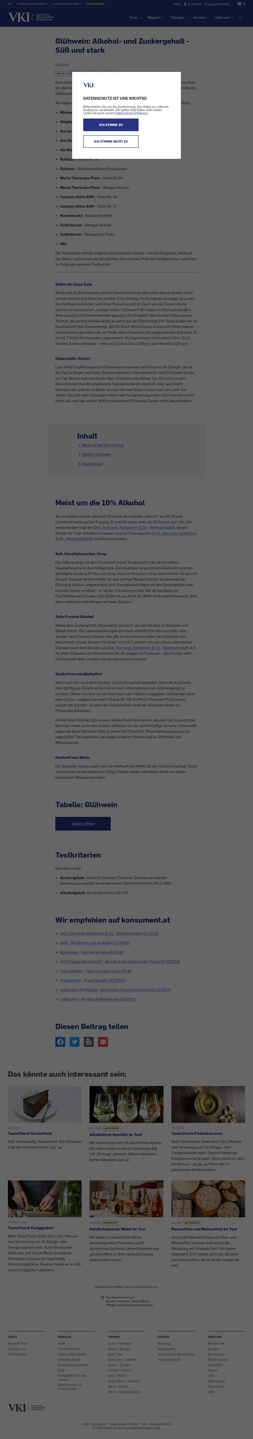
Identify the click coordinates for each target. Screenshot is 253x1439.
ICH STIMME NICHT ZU (111, 141)
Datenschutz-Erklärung (131, 113)
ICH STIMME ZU (111, 125)
